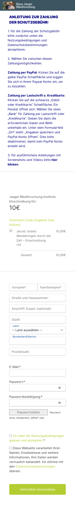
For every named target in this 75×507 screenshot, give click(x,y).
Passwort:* (17, 382)
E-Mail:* (15, 367)
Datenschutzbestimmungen (35, 466)
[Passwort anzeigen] (59, 387)
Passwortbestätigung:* (25, 397)
